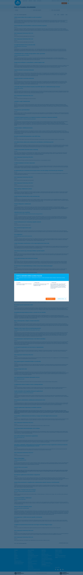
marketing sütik (54, 282)
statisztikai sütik (36, 282)
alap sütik (18, 282)
